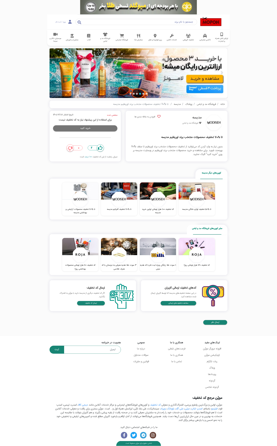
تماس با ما (176, 361)
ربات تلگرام (212, 361)
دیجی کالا (83, 405)
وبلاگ (212, 368)
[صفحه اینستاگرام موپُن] (153, 435)
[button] (146, 94)
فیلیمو (214, 409)
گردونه (212, 381)
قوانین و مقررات (141, 361)
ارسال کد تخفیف (91, 303)
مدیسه (177, 104)
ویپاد (163, 409)
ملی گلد (179, 409)
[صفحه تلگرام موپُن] (143, 435)
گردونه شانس (212, 387)
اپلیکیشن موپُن (212, 355)
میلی (187, 409)
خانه (222, 104)
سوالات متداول (141, 355)
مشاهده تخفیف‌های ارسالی (178, 303)
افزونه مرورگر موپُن (212, 349)
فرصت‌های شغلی (176, 349)
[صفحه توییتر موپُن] (133, 435)
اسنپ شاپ (196, 409)
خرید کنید (85, 128)
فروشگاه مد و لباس (206, 104)
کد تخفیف (155, 405)
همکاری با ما (176, 355)
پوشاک (188, 104)
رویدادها (212, 374)
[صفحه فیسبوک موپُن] (124, 435)
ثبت (57, 349)
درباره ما (141, 349)
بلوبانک (170, 409)
